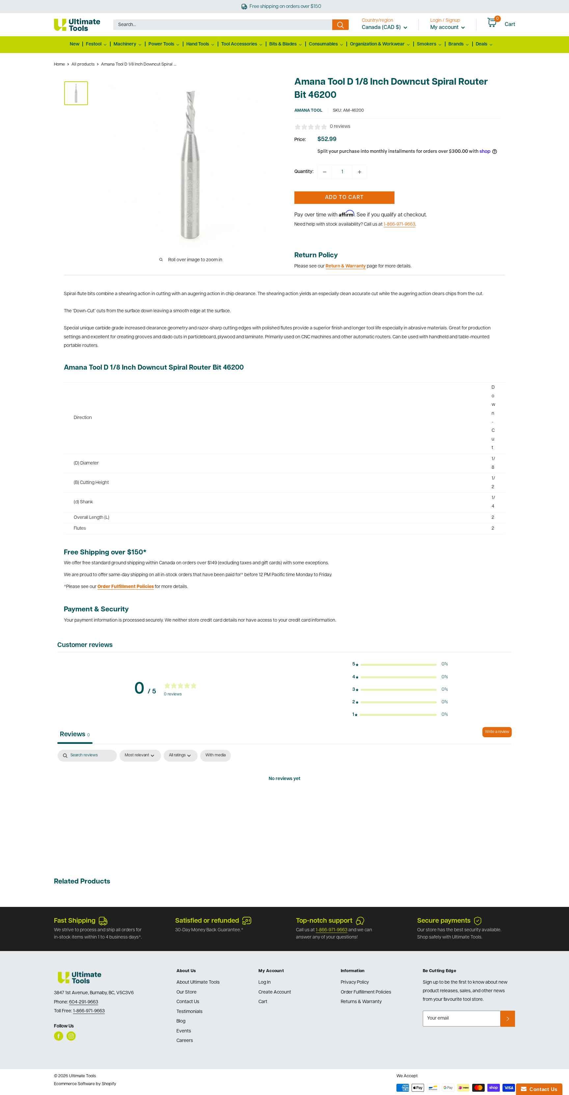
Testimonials (189, 1011)
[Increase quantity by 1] (359, 172)
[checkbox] (215, 756)
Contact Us (187, 1001)
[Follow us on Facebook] (58, 1036)
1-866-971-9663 (399, 224)
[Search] (340, 24)
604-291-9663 (83, 1002)
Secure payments (444, 921)
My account (445, 27)
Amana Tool (308, 110)
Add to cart (344, 197)
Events (183, 1031)
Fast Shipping (74, 921)
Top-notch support (324, 921)
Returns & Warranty (361, 1001)
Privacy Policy (355, 982)
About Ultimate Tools (198, 982)
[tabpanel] (284, 801)
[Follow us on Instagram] (71, 1036)
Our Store (186, 992)
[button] (400, 664)
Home (59, 64)
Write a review (497, 732)
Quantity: (303, 171)
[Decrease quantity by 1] (325, 172)
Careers (184, 1040)
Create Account (274, 992)
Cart (262, 1001)
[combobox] (222, 24)
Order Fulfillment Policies (366, 992)
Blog (180, 1021)
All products (83, 64)
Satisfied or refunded (207, 921)
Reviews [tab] (75, 734)
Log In (264, 982)
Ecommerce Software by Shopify (85, 1084)
